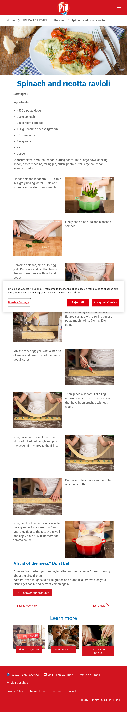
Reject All (78, 302)
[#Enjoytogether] (29, 644)
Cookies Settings (18, 302)
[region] (63, 296)
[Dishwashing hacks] (98, 644)
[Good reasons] (63, 644)
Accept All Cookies (105, 302)
